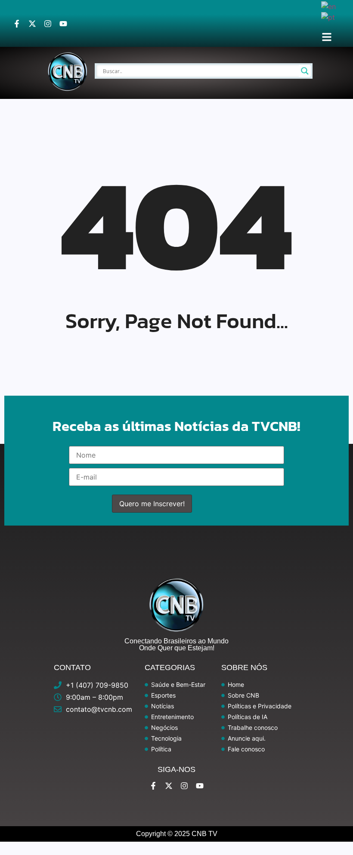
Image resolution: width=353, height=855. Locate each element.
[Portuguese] (328, 16)
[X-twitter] (32, 24)
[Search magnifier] (305, 71)
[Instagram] (48, 24)
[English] (329, 5)
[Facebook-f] (17, 24)
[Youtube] (63, 24)
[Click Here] (327, 37)
